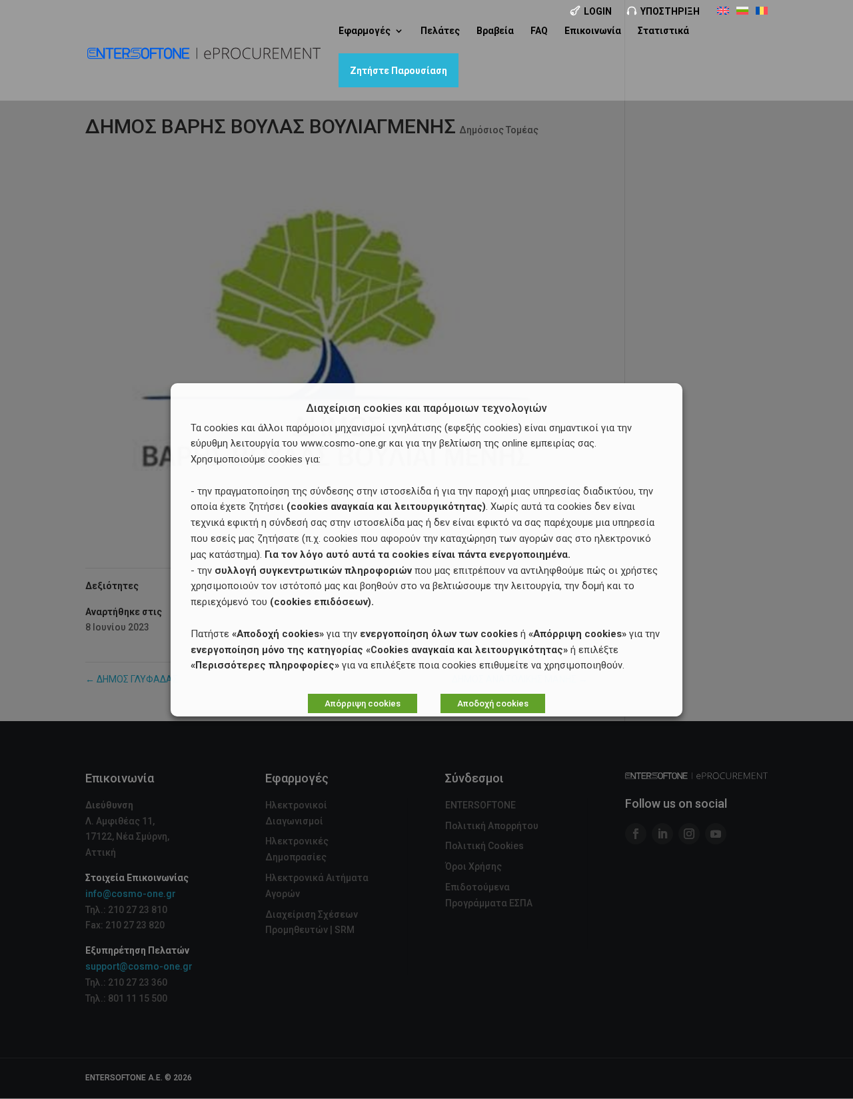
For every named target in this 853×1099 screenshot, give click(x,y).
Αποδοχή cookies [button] (492, 703)
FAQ (539, 31)
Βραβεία (495, 31)
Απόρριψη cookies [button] (363, 703)
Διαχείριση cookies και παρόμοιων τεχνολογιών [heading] (426, 409)
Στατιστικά (663, 31)
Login (598, 11)
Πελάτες (440, 31)
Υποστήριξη (670, 11)
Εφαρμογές (365, 31)
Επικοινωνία (592, 31)
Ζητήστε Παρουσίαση (398, 70)
